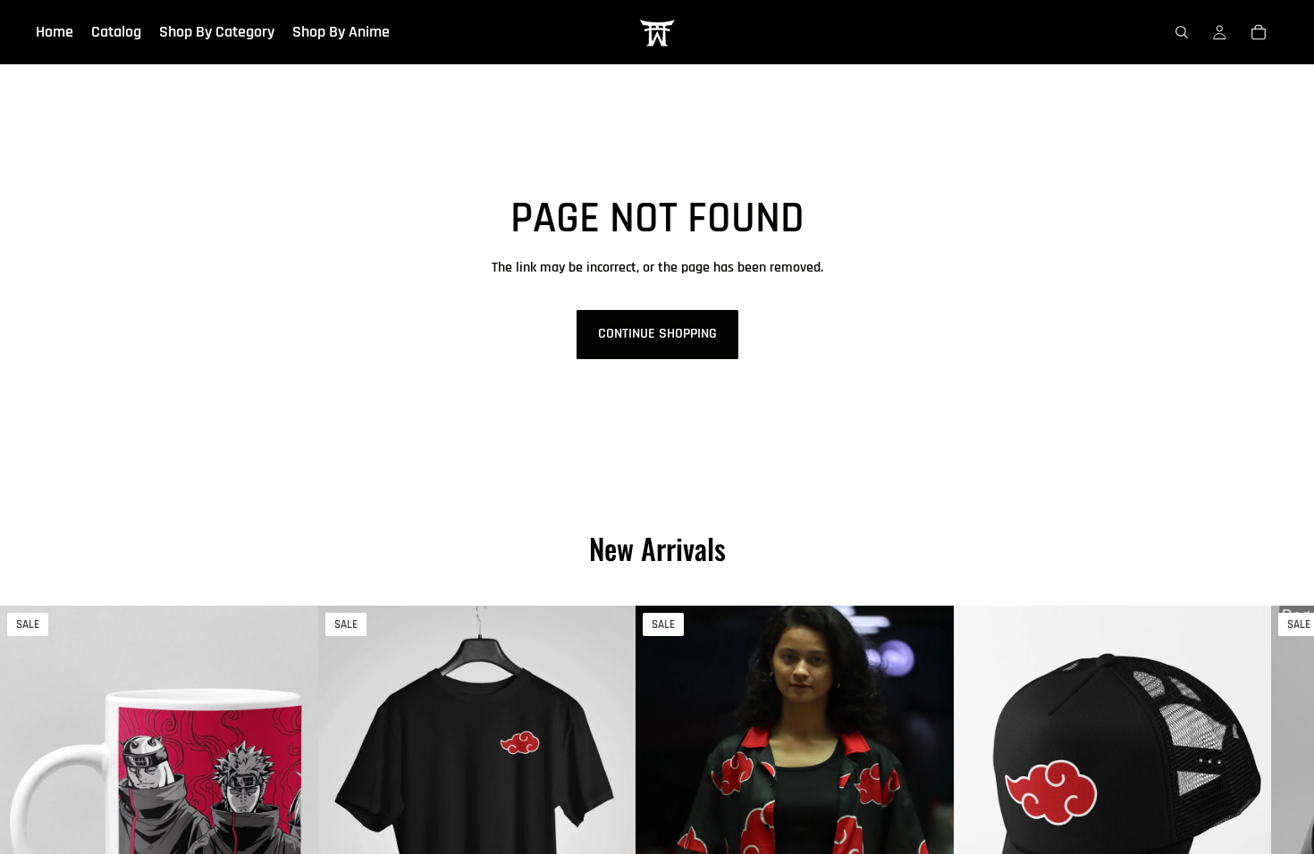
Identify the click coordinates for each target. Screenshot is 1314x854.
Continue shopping (657, 333)
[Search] (1181, 32)
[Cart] (1258, 32)
